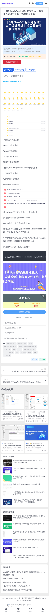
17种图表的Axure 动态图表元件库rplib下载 (28, 524)
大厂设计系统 (8, 352)
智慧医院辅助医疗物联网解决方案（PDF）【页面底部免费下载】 (28, 461)
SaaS (30, 343)
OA (28, 443)
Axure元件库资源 (17, 49)
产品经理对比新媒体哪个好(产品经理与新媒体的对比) (29, 541)
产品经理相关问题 (36, 443)
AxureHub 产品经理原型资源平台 (24, 598)
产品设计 (7, 349)
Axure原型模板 (8, 412)
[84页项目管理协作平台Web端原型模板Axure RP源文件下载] (12, 432)
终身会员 (37, 303)
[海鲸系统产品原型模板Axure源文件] (7, 550)
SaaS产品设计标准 (10, 346)
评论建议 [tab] (32, 70)
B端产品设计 (11, 343)
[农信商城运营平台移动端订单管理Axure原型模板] (36, 401)
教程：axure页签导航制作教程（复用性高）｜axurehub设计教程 (29, 556)
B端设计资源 (22, 343)
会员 (17, 303)
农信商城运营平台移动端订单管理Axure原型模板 (35, 417)
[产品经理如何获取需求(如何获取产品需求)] (36, 432)
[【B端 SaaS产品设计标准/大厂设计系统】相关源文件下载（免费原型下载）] (7, 502)
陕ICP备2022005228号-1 (24, 600)
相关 (29, 352)
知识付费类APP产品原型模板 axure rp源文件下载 (29, 469)
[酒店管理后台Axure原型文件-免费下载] (7, 486)
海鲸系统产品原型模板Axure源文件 (25, 547)
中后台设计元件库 (30, 346)
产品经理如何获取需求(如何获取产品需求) (36, 446)
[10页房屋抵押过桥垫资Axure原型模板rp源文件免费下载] (7, 494)
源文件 (23, 352)
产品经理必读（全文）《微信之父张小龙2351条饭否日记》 (29, 477)
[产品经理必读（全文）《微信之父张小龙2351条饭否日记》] (7, 478)
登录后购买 (25, 312)
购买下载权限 (13, 62)
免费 (14, 349)
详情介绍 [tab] (9, 70)
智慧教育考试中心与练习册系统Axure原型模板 (29, 533)
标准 (17, 352)
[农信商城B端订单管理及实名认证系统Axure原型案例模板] (12, 401)
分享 (35, 359)
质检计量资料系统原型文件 (13, 578)
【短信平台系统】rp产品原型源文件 (17, 586)
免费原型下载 (41, 413)
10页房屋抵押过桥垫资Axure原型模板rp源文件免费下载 (29, 493)
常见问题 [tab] (20, 70)
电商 (16, 412)
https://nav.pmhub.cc (12, 81)
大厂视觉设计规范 (30, 349)
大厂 (19, 349)
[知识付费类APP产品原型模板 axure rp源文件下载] (7, 470)
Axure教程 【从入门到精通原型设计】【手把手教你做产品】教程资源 (29, 517)
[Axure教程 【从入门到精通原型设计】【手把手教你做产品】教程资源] (7, 518)
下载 (20, 346)
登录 (40, 3)
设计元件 (7, 355)
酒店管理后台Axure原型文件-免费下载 (27, 484)
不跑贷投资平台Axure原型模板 (15, 582)
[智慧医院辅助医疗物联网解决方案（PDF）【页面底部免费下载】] (7, 462)
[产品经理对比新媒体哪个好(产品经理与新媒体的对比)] (7, 542)
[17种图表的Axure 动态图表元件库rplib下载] (7, 526)
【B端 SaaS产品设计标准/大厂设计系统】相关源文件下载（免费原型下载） (28, 501)
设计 (35, 352)
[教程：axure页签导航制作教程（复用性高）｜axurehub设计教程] (7, 558)
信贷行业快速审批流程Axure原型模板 (17, 590)
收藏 (43, 359)
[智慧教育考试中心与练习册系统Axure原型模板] (7, 534)
